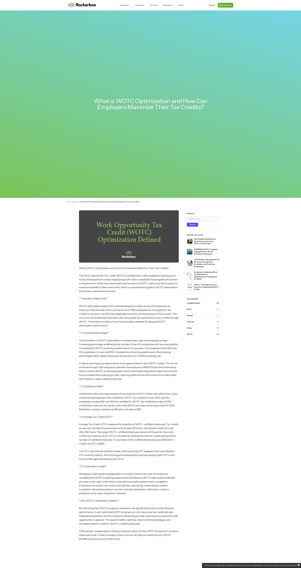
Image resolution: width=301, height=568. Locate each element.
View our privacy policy (288, 565)
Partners (153, 5)
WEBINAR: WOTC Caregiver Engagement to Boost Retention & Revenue (206, 251)
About (181, 5)
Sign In (212, 5)
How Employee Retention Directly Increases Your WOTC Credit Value (205, 241)
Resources (167, 5)
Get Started (225, 5)
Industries (139, 5)
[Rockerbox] (82, 5)
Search (192, 225)
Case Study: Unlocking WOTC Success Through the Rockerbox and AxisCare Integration (207, 263)
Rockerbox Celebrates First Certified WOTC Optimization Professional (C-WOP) (205, 275)
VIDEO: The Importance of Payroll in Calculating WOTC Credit (206, 287)
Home (68, 202)
